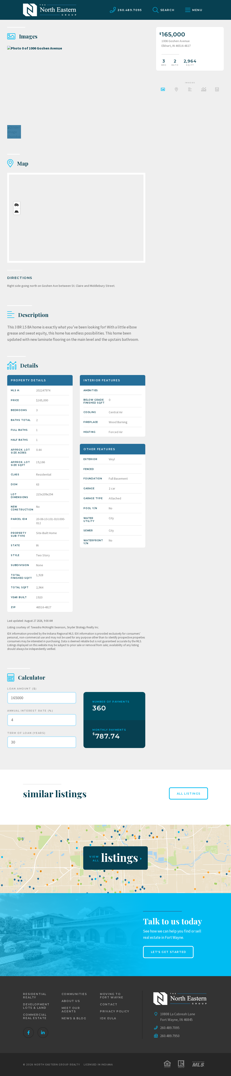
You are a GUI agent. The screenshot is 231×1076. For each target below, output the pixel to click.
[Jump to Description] (190, 90)
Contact (108, 1004)
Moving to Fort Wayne (111, 995)
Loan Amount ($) (22, 688)
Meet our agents (71, 1009)
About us (71, 1001)
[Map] (76, 218)
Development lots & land (36, 1006)
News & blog (74, 1018)
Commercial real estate (35, 1016)
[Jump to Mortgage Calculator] (217, 90)
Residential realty (34, 995)
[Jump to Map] (176, 90)
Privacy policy (114, 1011)
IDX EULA (108, 1018)
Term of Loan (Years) (26, 733)
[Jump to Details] (203, 90)
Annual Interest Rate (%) (30, 710)
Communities (74, 994)
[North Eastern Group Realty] (49, 10)
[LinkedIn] (42, 1032)
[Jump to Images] (163, 90)
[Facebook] (28, 1032)
